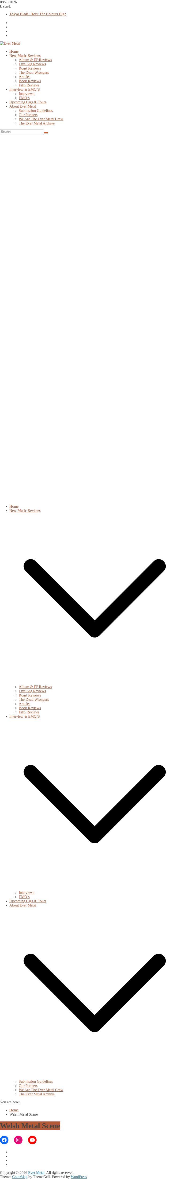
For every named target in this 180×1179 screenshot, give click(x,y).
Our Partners (28, 115)
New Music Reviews (25, 56)
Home (14, 51)
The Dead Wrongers (34, 72)
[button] (94, 683)
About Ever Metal (22, 106)
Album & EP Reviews (35, 60)
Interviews (26, 94)
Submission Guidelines (36, 111)
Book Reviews (30, 81)
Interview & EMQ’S (24, 89)
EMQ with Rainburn (24, 14)
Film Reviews (29, 85)
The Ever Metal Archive (37, 123)
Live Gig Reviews (32, 64)
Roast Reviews (30, 68)
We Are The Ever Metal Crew (41, 119)
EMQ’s (24, 98)
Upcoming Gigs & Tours (27, 102)
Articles (24, 77)
